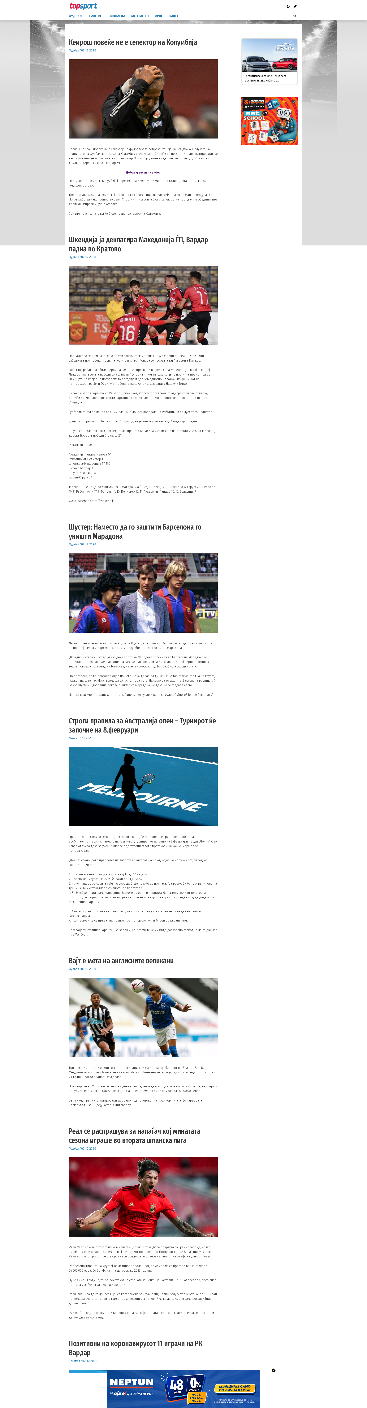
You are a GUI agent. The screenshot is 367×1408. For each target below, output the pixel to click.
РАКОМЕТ (96, 16)
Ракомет (74, 1360)
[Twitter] (295, 6)
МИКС (158, 16)
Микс (72, 738)
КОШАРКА (117, 16)
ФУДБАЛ (75, 16)
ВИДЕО (174, 16)
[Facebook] (288, 6)
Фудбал (74, 50)
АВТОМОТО (140, 16)
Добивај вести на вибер (143, 172)
